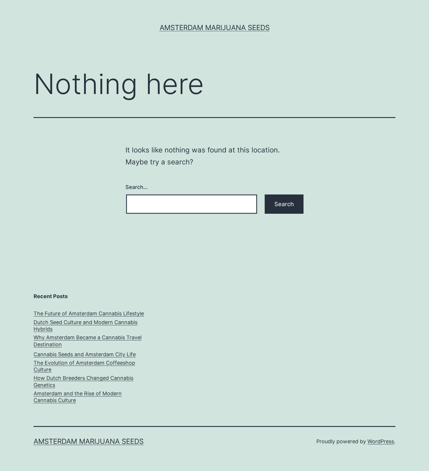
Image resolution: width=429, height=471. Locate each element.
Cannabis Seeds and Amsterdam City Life (85, 354)
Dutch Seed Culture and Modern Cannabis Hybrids (85, 325)
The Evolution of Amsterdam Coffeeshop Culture (84, 366)
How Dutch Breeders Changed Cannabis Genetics (83, 381)
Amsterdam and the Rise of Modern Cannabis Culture (78, 396)
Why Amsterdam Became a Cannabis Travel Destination (88, 340)
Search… (136, 187)
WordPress (380, 441)
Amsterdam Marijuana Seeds (215, 27)
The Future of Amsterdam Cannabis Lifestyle (89, 313)
